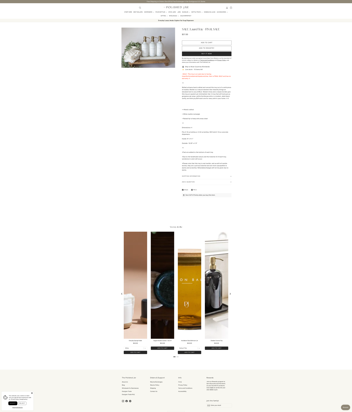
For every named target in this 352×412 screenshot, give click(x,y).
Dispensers (148, 12)
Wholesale (173, 16)
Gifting (163, 16)
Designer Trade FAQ (128, 394)
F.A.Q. (180, 382)
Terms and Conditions (185, 388)
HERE (212, 387)
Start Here (128, 12)
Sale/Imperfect (185, 16)
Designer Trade (127, 391)
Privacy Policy (182, 385)
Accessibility (182, 391)
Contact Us (153, 391)
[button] (206, 48)
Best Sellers (138, 12)
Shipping (153, 388)
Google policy (23, 399)
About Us (125, 382)
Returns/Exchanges (156, 382)
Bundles (185, 12)
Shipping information (191, 176)
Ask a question (188, 182)
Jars (179, 12)
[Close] (32, 393)
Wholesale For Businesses (130, 388)
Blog (123, 385)
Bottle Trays (196, 12)
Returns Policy (154, 385)
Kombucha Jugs (209, 12)
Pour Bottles (160, 12)
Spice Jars (172, 12)
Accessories (221, 12)
